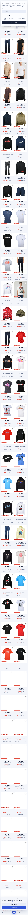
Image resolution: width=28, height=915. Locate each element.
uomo (20, 15)
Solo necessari (14, 904)
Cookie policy (11, 901)
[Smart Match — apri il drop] (14, 912)
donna (8, 15)
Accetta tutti (14, 907)
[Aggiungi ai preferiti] (12, 39)
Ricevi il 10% (14, 22)
